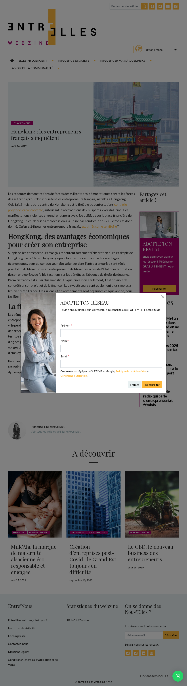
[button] (177, 676)
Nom (64, 340)
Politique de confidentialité (131, 371)
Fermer (134, 384)
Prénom (66, 325)
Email (64, 356)
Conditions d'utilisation (73, 375)
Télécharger (152, 384)
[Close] (163, 297)
